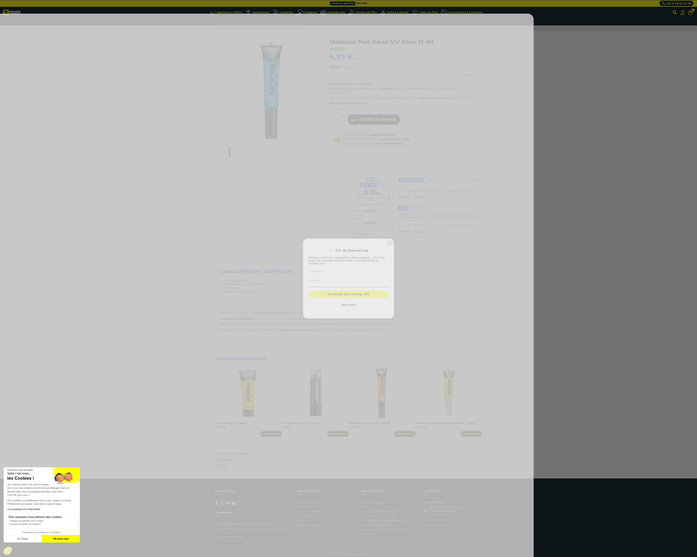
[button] (7, 550)
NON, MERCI (348, 305)
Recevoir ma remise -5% (348, 294)
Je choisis (22, 538)
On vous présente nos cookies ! (25, 524)
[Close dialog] (390, 242)
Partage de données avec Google (26, 521)
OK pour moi (61, 538)
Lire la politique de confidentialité (23, 509)
